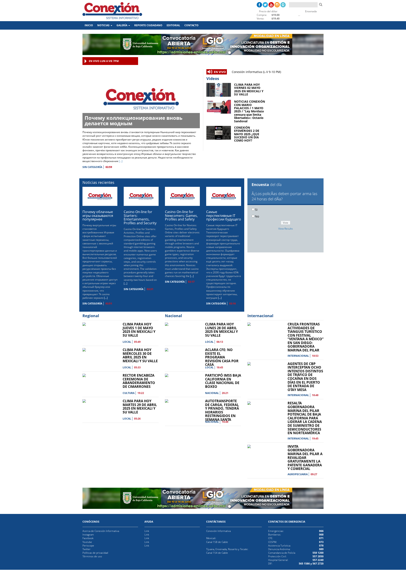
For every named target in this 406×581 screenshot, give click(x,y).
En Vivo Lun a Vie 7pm (104, 61)
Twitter (86, 549)
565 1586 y (305, 563)
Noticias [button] (103, 25)
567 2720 (318, 563)
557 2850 (318, 556)
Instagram (88, 534)
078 (321, 545)
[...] (106, 298)
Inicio (90, 25)
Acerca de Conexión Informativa (100, 531)
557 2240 (318, 560)
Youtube (87, 542)
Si (256, 210)
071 (321, 538)
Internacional (298, 356)
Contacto (191, 25)
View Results (285, 228)
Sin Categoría (92, 167)
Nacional (212, 393)
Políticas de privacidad (95, 553)
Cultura (128, 393)
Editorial (173, 25)
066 (321, 531)
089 (321, 549)
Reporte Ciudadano (148, 25)
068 (321, 534)
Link (146, 531)
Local (127, 342)
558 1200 (318, 553)
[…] (120, 161)
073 (321, 542)
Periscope (88, 545)
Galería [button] (122, 25)
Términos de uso (92, 556)
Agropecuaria (298, 474)
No (257, 216)
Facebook (87, 538)
